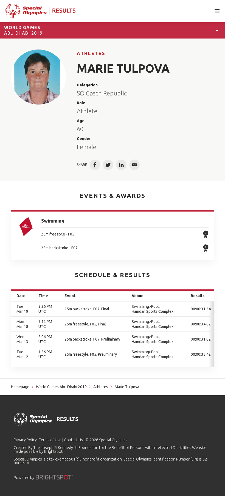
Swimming (52, 220)
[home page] (40, 11)
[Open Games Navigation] (217, 30)
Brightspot (53, 451)
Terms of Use (50, 440)
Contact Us (73, 440)
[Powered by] (54, 477)
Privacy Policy (25, 440)
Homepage (20, 387)
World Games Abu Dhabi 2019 (61, 387)
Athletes (91, 53)
